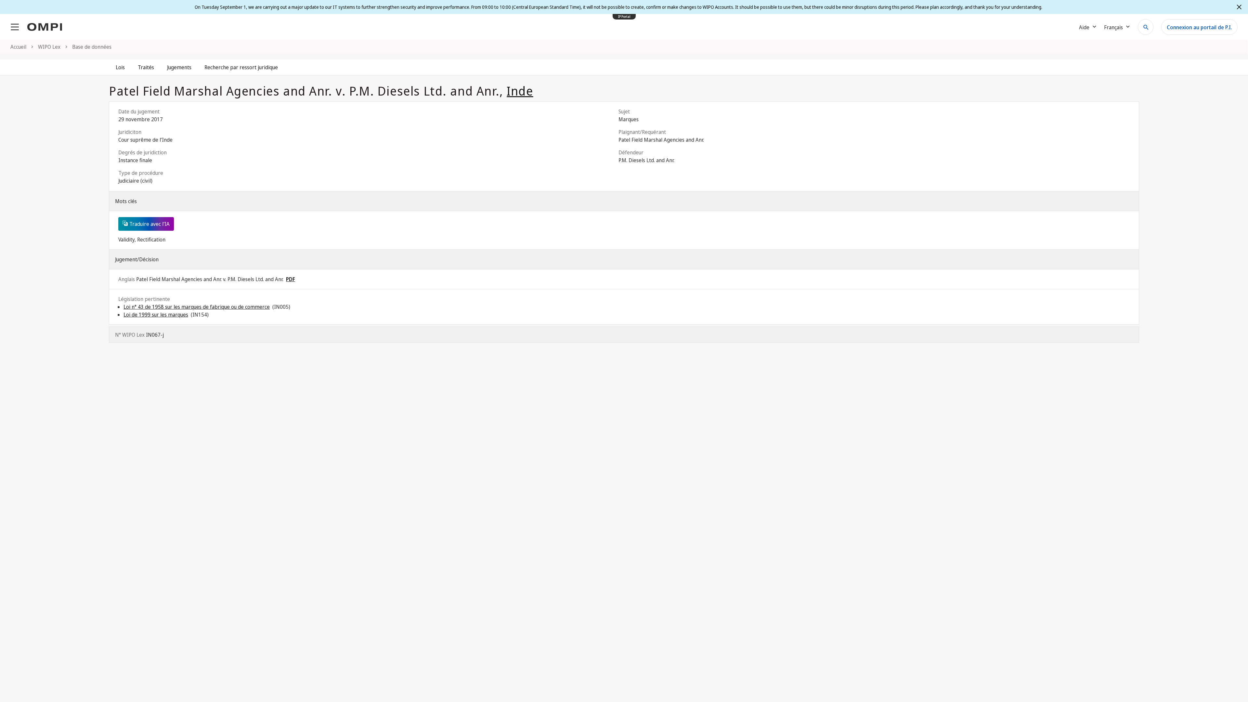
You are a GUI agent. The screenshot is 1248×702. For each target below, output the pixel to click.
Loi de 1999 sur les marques (156, 314)
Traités (146, 67)
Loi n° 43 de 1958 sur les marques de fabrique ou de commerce (197, 306)
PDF (290, 279)
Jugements (179, 67)
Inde (520, 90)
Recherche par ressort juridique (241, 67)
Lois (120, 67)
